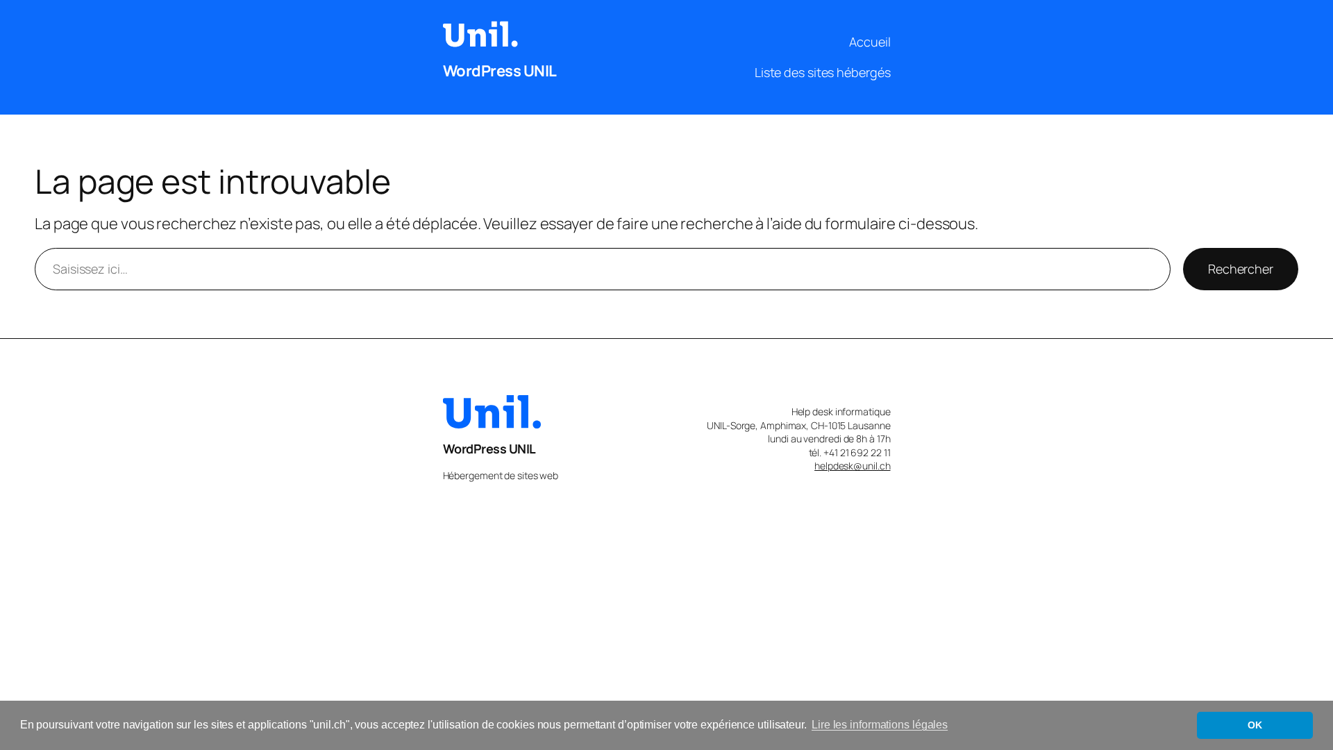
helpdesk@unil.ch (852, 465)
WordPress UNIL (500, 70)
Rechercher (1240, 268)
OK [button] (1255, 725)
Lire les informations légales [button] (880, 725)
